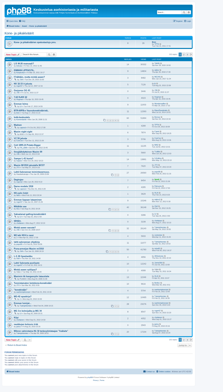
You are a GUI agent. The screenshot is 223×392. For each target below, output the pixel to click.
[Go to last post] (161, 63)
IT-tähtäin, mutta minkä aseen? (29, 77)
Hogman (19, 99)
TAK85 (157, 63)
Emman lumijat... (22, 303)
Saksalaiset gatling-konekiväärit (30, 214)
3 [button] (187, 54)
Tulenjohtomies (160, 227)
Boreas (157, 117)
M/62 (156, 145)
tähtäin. (17, 221)
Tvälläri (157, 152)
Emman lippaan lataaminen (28, 200)
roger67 (19, 86)
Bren (154, 42)
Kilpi (16, 317)
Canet (156, 131)
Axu (17, 209)
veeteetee (158, 235)
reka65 (157, 248)
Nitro (18, 195)
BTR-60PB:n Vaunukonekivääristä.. (31, 110)
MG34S (157, 77)
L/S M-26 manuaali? (24, 63)
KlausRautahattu (160, 110)
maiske (19, 161)
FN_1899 (23, 148)
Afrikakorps (159, 256)
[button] (191, 54)
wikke (156, 70)
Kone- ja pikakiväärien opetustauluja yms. (35, 42)
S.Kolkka (157, 158)
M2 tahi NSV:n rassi (24, 235)
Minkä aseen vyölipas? (25, 269)
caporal (23, 127)
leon (18, 113)
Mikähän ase (20, 206)
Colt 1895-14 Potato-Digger (27, 145)
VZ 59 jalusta (20, 138)
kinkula (19, 66)
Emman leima (21, 104)
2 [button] (183, 54)
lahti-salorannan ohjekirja (27, 242)
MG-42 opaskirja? (23, 296)
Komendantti (21, 119)
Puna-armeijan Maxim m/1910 (29, 248)
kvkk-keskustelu (22, 117)
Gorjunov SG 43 (22, 90)
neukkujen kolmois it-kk (26, 324)
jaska (18, 327)
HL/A (156, 193)
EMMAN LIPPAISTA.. (24, 70)
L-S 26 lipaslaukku (23, 256)
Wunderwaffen (160, 104)
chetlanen (20, 223)
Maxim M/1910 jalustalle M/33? (29, 165)
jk (155, 83)
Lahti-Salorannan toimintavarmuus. (32, 172)
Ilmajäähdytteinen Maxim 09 (28, 152)
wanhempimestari (23, 292)
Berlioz (157, 283)
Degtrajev (18, 179)
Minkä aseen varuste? (25, 227)
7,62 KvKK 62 (20, 97)
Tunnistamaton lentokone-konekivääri (33, 283)
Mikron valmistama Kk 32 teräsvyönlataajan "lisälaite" (41, 331)
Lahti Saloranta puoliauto (27, 263)
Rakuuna (158, 186)
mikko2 (157, 200)
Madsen (18, 125)
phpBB (90, 377)
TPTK (156, 44)
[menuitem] (22, 21)
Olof (156, 206)
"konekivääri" (20, 290)
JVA (21, 80)
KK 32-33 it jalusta (23, 83)
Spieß (156, 179)
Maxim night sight (23, 131)
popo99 (157, 172)
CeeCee (19, 141)
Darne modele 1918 (23, 186)
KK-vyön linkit (21, 193)
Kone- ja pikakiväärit (19, 33)
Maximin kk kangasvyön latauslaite (31, 276)
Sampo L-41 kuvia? (23, 158)
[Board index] (19, 10)
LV (21, 106)
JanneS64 (158, 263)
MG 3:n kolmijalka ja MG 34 (28, 311)
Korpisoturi (20, 72)
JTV (18, 167)
